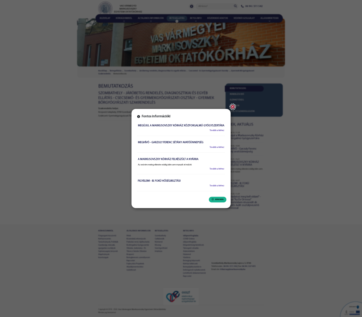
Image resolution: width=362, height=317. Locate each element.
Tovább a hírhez (217, 130)
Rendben (219, 199)
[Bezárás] (233, 107)
